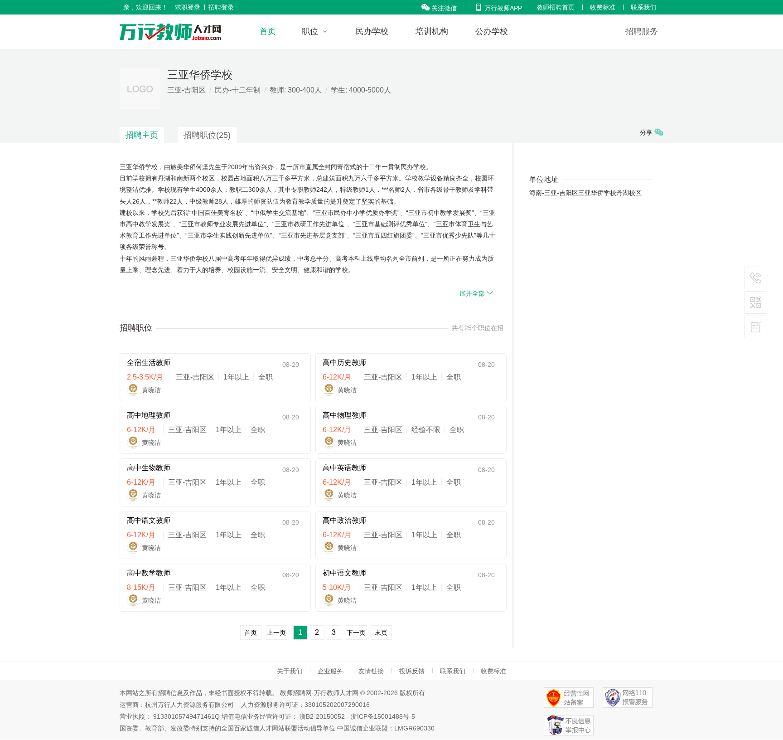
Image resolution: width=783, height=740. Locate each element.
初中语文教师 (344, 573)
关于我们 (289, 671)
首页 (268, 31)
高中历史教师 (344, 362)
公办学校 (491, 31)
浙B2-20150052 (322, 716)
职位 (310, 31)
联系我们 (643, 7)
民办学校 (372, 31)
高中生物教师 (148, 468)
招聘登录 (221, 7)
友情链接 (371, 671)
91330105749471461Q (186, 716)
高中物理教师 (344, 415)
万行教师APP (498, 8)
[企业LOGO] (170, 31)
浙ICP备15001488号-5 (383, 716)
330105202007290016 (337, 704)
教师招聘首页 (555, 7)
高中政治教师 (344, 520)
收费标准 (602, 7)
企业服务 (330, 671)
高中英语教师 (344, 468)
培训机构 (432, 31)
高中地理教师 (148, 415)
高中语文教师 (148, 520)
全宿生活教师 (148, 362)
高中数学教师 (148, 573)
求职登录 (187, 7)
